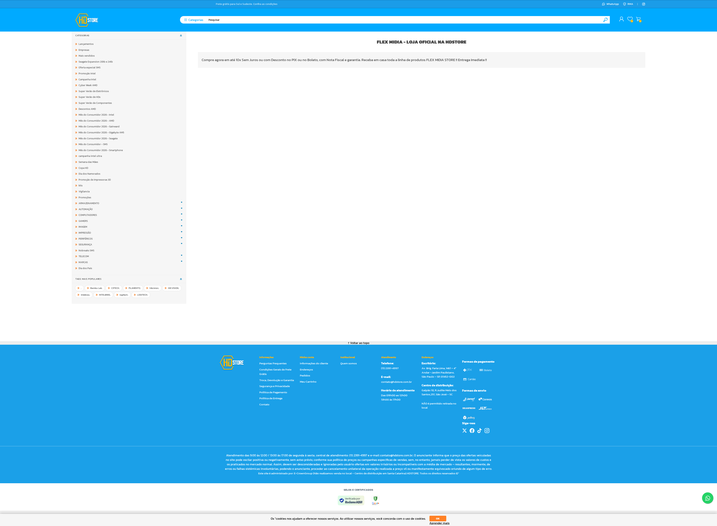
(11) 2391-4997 (389, 368)
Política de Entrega (270, 398)
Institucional (347, 357)
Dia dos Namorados (89, 174)
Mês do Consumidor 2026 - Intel (96, 115)
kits (81, 185)
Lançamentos (86, 44)
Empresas (84, 50)
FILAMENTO (135, 288)
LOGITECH (142, 295)
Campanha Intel (87, 79)
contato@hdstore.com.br (396, 382)
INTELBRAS (105, 295)
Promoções (85, 197)
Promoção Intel (87, 73)
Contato (264, 404)
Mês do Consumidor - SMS (93, 144)
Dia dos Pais (85, 268)
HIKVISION (173, 288)
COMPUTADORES (88, 215)
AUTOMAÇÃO (86, 209)
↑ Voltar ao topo (358, 343)
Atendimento (388, 357)
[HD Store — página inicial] (235, 362)
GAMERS (83, 221)
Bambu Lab (96, 288)
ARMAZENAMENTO (89, 203)
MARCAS (83, 262)
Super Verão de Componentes (95, 103)
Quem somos (348, 363)
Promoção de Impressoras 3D (95, 179)
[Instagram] (643, 4)
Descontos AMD (87, 109)
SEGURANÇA (85, 244)
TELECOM (84, 256)
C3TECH (115, 288)
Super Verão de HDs (89, 97)
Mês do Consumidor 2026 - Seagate (98, 138)
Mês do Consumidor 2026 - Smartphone (101, 150)
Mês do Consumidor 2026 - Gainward (99, 126)
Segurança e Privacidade (274, 386)
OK (438, 519)
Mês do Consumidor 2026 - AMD (96, 120)
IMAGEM (83, 227)
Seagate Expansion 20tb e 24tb (96, 61)
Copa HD (83, 168)
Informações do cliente (314, 363)
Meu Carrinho (638, 19)
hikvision (154, 288)
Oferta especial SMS (89, 67)
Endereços (306, 369)
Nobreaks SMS (86, 250)
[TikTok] (479, 430)
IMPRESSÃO (85, 233)
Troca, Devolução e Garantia (276, 380)
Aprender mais (439, 523)
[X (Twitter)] (464, 430)
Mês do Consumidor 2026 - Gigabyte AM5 (101, 132)
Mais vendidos (87, 56)
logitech (124, 295)
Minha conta (307, 357)
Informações (266, 357)
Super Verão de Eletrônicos (94, 91)
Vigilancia (84, 191)
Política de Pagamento (273, 392)
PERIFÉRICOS (86, 238)
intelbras (85, 295)
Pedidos (305, 375)
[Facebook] (472, 430)
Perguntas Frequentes (273, 363)
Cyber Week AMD (88, 85)
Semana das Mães (88, 162)
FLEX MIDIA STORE (440, 60)
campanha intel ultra (90, 156)
